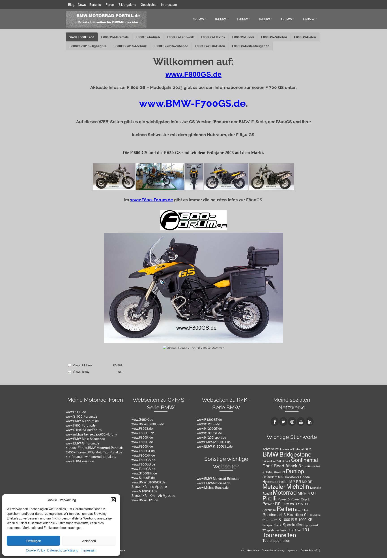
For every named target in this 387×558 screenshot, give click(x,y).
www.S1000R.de (143, 477)
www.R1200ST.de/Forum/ (84, 429)
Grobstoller (291, 477)
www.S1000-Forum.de (81, 416)
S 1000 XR (304, 519)
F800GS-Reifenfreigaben (250, 46)
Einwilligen (33, 540)
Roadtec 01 (298, 514)
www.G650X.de (142, 419)
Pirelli (269, 498)
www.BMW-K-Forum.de (82, 420)
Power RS (271, 503)
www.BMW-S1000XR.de (148, 482)
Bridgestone (296, 454)
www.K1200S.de (208, 424)
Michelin (297, 486)
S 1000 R (286, 519)
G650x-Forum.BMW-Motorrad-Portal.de (94, 452)
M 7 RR (295, 481)
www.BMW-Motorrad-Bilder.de (218, 478)
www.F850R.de (142, 442)
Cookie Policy (35, 550)
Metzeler (273, 486)
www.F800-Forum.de (81, 425)
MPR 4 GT (307, 493)
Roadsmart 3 (274, 514)
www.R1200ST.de (209, 419)
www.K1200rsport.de (211, 437)
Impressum (89, 550)
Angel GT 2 (303, 449)
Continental (304, 460)
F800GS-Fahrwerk (180, 37)
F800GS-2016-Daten (210, 46)
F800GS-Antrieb (148, 37)
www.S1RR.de (76, 412)
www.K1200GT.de (209, 428)
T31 (306, 529)
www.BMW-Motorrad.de (213, 483)
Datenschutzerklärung (62, 550)
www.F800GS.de (81, 37)
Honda (305, 476)
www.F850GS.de (143, 464)
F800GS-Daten (305, 37)
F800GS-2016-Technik (130, 46)
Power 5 (283, 499)
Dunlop (295, 471)
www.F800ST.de (143, 433)
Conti (287, 461)
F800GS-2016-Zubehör (171, 46)
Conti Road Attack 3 (281, 465)
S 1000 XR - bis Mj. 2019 (149, 486)
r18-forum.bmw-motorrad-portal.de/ (91, 456)
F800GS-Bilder (243, 37)
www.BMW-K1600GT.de (214, 442)
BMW (270, 453)
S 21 (274, 520)
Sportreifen (293, 524)
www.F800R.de (142, 437)
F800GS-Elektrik (213, 37)
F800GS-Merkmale (115, 37)
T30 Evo (295, 530)
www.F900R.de (142, 446)
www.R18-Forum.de (80, 461)
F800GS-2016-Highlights (88, 46)
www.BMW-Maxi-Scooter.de (85, 438)
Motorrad (285, 492)
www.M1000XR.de (144, 491)
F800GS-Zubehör (274, 37)
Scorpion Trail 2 (272, 525)
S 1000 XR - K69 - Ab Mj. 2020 (153, 495)
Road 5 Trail (302, 510)
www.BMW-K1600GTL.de (215, 446)
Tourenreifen (279, 534)
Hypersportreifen (275, 481)
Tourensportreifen (276, 540)
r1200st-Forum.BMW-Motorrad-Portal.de (95, 447)
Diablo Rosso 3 (275, 472)
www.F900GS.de (143, 468)
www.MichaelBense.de (213, 487)
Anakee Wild (287, 449)
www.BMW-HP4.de (144, 500)
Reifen (285, 508)
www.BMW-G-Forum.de (82, 443)
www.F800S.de (142, 428)
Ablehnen (89, 540)
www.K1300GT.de (209, 433)
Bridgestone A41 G (273, 461)
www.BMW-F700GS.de (147, 424)
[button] (113, 500)
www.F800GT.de (143, 451)
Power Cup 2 (300, 499)
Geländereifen (272, 476)
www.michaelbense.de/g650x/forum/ (91, 434)
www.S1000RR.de (144, 473)
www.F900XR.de (143, 455)
